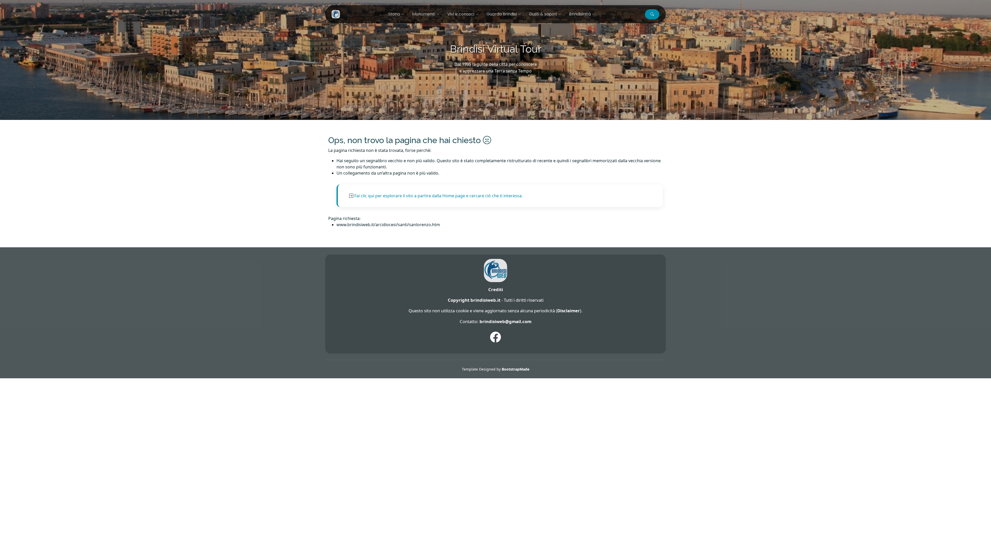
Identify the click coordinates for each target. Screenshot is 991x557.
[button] (652, 14)
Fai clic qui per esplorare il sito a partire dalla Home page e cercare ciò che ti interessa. (438, 196)
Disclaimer (568, 311)
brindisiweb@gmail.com (505, 321)
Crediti (495, 289)
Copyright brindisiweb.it (474, 300)
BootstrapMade (515, 369)
